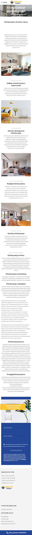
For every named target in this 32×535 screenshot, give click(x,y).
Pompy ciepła (4, 519)
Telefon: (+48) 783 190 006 (8, 478)
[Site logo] (16, 2)
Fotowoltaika (4, 516)
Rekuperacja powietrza (7, 521)
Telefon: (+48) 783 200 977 (8, 480)
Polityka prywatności (6, 509)
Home (7, 14)
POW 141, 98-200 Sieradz (8, 475)
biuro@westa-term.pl (7, 483)
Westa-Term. (14, 460)
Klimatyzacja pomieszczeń (8, 523)
